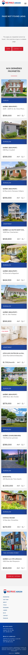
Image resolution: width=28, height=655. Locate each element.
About (5, 602)
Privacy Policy (10, 649)
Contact (5, 615)
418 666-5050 (9, 641)
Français (5, 618)
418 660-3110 (8, 631)
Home (8, 49)
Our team (5, 599)
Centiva (16, 653)
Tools (5, 604)
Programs (6, 607)
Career (5, 610)
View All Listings (14, 576)
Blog (4, 612)
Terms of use (18, 649)
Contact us (18, 49)
